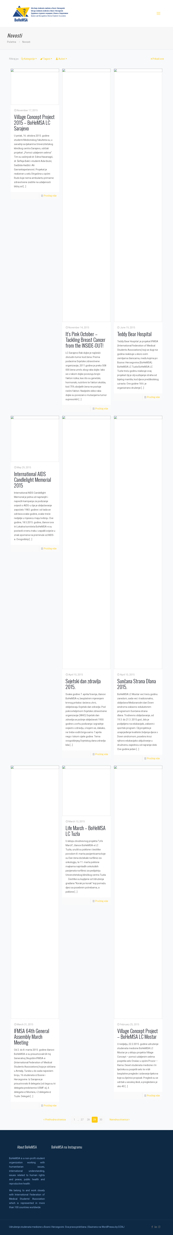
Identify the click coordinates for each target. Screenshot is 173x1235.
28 (88, 1119)
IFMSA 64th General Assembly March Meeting (31, 1036)
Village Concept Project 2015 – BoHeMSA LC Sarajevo (34, 122)
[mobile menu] (158, 13)
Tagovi (46, 58)
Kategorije (29, 58)
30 (101, 1119)
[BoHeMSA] (41, 13)
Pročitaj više (50, 195)
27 (82, 1119)
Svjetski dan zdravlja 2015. (83, 684)
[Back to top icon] (156, 1228)
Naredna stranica (119, 1119)
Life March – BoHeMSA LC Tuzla (85, 830)
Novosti (26, 42)
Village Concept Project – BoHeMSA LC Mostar (137, 1033)
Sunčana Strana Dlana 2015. (136, 684)
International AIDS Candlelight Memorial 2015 (32, 479)
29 (94, 1119)
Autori (61, 58)
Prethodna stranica (55, 1119)
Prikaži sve (158, 58)
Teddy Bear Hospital (134, 334)
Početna (11, 42)
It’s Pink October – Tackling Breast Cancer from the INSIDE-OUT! (85, 339)
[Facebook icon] (152, 1226)
